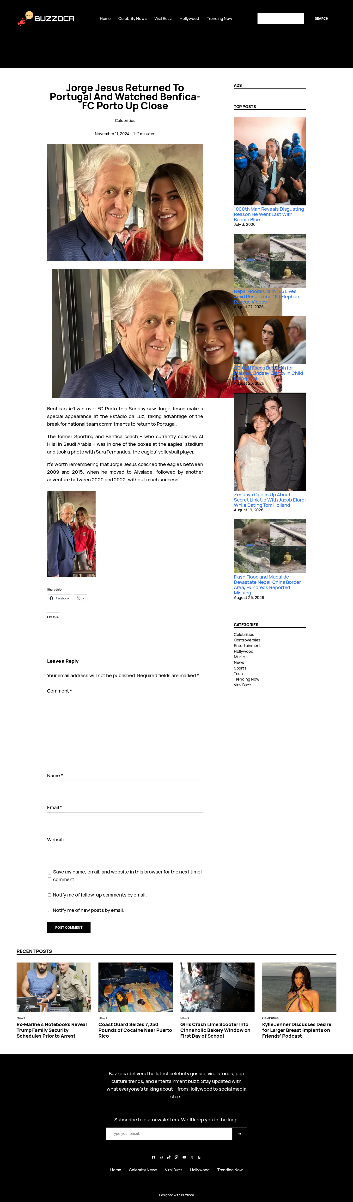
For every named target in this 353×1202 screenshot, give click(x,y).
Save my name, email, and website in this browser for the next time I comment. (127, 875)
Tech (238, 673)
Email (54, 807)
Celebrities (125, 120)
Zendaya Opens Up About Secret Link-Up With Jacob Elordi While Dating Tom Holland (270, 499)
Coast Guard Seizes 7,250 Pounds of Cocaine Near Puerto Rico (135, 1030)
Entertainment (247, 645)
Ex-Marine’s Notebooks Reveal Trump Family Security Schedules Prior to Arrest (52, 1030)
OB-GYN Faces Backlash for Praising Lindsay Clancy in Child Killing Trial (268, 373)
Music (239, 656)
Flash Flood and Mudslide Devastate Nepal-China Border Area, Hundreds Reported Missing (267, 585)
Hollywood (243, 651)
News (239, 662)
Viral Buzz (242, 685)
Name (55, 775)
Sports (240, 668)
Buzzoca (54, 18)
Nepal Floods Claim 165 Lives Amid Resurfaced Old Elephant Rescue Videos (267, 296)
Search (321, 18)
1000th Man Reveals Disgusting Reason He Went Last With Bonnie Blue (269, 214)
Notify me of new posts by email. (88, 910)
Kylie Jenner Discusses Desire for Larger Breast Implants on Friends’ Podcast (296, 1030)
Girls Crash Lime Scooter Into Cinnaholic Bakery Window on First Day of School (215, 1030)
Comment (59, 691)
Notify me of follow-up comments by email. (100, 894)
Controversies (247, 640)
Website (56, 839)
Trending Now (246, 679)
